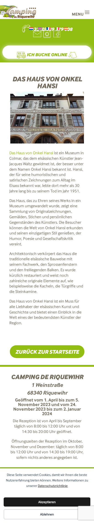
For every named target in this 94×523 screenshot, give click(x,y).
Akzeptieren (47, 502)
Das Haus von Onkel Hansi (31, 153)
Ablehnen (47, 514)
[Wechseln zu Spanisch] (66, 28)
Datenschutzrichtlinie (53, 486)
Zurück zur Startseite (47, 351)
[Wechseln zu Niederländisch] (31, 28)
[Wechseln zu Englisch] (40, 28)
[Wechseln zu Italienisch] (57, 28)
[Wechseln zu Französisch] (48, 28)
